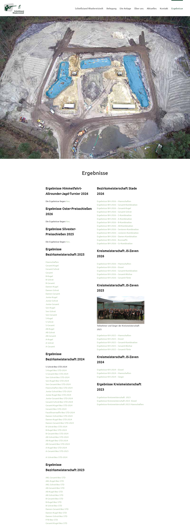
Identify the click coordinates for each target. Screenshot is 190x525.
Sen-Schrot (51, 311)
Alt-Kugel (50, 328)
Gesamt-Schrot (52, 269)
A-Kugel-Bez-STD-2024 (56, 447)
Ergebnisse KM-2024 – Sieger (110, 376)
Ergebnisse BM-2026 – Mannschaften (114, 201)
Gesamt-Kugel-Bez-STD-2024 (59, 405)
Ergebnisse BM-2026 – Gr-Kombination (114, 243)
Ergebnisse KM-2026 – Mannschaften (114, 263)
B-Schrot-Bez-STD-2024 (56, 426)
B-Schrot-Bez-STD (54, 505)
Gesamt (49, 272)
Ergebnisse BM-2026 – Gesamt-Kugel (114, 208)
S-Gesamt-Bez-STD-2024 (57, 373)
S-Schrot (49, 321)
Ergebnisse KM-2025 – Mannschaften (114, 335)
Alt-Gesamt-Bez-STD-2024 (58, 444)
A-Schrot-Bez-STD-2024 (56, 457)
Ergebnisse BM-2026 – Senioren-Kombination (118, 229)
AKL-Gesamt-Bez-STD (55, 477)
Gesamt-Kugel (52, 265)
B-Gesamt (50, 283)
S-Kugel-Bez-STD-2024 (56, 370)
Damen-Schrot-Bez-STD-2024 (59, 416)
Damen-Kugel (52, 286)
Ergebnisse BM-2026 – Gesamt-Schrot (114, 211)
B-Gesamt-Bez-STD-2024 (57, 433)
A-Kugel (49, 339)
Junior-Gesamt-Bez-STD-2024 (59, 398)
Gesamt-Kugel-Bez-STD (56, 523)
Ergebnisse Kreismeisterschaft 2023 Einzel (117, 400)
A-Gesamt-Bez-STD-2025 (57, 451)
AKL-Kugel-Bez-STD (55, 481)
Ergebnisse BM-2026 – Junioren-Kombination (118, 232)
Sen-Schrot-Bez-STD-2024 (57, 377)
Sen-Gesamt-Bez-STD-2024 (58, 384)
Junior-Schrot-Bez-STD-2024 (59, 391)
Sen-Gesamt (51, 314)
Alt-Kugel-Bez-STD (54, 491)
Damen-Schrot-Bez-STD (56, 516)
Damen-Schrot (52, 290)
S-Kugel (49, 318)
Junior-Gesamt (52, 304)
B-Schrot (50, 279)
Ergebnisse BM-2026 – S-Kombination (114, 215)
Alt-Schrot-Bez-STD (54, 495)
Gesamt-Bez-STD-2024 (56, 409)
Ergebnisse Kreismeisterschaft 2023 (114, 397)
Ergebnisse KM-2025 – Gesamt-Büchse (114, 345)
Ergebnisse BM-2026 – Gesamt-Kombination (117, 204)
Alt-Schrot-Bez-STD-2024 (57, 437)
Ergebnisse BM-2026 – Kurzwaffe (112, 240)
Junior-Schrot (52, 300)
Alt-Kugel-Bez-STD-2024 (57, 440)
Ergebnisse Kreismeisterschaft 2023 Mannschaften (120, 404)
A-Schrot (50, 342)
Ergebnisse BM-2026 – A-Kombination (114, 218)
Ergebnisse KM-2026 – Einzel (110, 267)
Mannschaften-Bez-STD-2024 (59, 387)
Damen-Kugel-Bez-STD (56, 512)
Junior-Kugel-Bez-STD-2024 (58, 394)
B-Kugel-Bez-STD (53, 502)
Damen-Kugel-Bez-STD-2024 (59, 419)
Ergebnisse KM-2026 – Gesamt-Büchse (114, 274)
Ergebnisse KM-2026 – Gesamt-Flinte (114, 277)
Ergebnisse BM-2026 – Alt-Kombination (115, 225)
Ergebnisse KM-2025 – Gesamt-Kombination (117, 342)
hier (68, 201)
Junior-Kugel (51, 297)
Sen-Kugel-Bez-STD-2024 (57, 380)
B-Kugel (49, 276)
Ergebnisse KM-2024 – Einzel (110, 369)
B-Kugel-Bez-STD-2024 (56, 430)
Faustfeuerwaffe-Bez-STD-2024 (60, 412)
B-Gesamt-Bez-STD (54, 498)
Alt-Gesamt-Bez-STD (55, 488)
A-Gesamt (50, 346)
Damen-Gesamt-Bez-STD (57, 509)
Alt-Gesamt (51, 335)
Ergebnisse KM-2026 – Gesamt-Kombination (117, 270)
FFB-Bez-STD (52, 519)
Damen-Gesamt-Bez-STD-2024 (60, 423)
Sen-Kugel (50, 307)
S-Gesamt (50, 325)
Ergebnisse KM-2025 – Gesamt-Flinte (114, 349)
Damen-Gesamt (53, 293)
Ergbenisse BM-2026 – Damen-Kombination (117, 236)
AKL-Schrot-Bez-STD (55, 484)
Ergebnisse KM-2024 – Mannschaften (114, 373)
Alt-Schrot (50, 332)
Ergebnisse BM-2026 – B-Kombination (114, 222)
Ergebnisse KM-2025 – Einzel (110, 338)
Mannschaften (52, 262)
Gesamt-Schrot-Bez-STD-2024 (59, 401)
